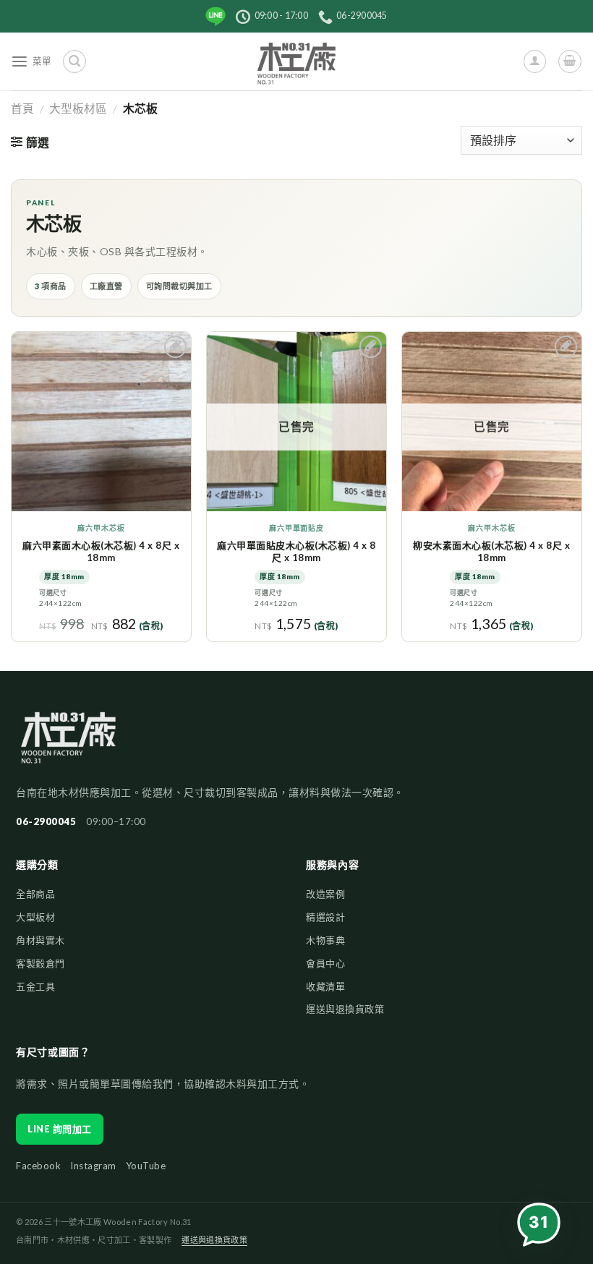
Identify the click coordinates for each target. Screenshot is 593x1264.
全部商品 (35, 894)
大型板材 (35, 917)
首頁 (22, 108)
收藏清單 (325, 986)
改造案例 (325, 894)
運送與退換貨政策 (345, 1009)
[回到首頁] (68, 744)
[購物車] (569, 61)
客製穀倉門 (40, 963)
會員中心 (325, 963)
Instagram (93, 1165)
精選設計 (325, 917)
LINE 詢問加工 (59, 1129)
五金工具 (35, 986)
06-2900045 (46, 821)
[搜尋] (74, 61)
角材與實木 (40, 940)
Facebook (38, 1165)
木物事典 (325, 940)
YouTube (146, 1165)
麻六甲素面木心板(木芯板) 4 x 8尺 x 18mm (100, 551)
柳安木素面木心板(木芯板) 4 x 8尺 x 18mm (491, 551)
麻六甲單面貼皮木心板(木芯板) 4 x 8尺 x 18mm (296, 551)
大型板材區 (78, 108)
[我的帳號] (535, 61)
